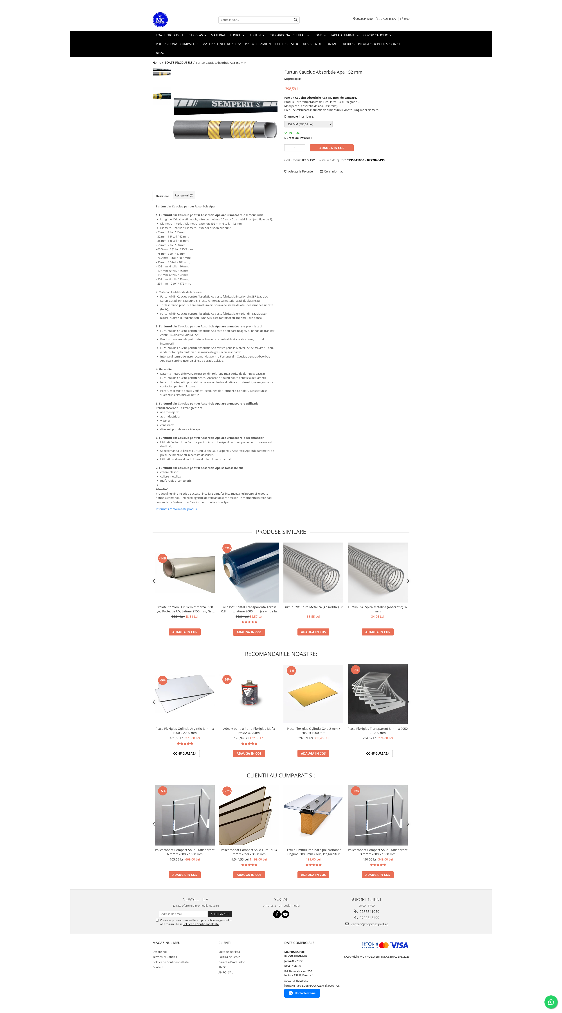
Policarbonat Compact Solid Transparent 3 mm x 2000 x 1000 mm (377, 852)
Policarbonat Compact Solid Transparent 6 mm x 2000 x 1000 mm (184, 852)
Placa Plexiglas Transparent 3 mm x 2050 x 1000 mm (378, 730)
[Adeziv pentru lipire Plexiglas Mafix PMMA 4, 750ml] (249, 694)
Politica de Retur (229, 957)
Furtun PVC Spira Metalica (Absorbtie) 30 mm (313, 609)
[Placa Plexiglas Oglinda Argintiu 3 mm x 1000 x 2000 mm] (185, 694)
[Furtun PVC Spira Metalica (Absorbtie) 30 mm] (313, 573)
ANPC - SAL (225, 972)
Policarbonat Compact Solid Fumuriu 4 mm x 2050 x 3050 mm (249, 852)
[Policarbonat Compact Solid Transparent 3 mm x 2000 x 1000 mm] (378, 815)
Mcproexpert (292, 79)
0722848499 (369, 917)
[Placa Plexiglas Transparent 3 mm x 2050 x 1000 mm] (378, 694)
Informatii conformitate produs (176, 509)
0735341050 (369, 911)
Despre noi (160, 952)
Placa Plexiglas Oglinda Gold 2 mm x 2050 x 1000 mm (313, 730)
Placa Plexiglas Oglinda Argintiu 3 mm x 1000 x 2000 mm (185, 730)
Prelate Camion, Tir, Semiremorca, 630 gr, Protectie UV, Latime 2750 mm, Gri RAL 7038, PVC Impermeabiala (185, 609)
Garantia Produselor (231, 962)
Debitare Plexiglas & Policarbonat (371, 44)
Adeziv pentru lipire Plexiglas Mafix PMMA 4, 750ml (249, 730)
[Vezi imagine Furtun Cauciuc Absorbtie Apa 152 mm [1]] (162, 96)
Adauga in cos (331, 148)
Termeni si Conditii (165, 957)
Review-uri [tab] (184, 195)
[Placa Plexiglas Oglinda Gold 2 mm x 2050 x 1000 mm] (313, 694)
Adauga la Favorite (300, 171)
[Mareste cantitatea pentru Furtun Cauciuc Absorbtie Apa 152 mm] (302, 147)
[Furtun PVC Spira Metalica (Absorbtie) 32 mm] (378, 573)
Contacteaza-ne (305, 993)
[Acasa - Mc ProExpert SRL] (174, 19)
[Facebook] (277, 914)
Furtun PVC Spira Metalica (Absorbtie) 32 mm (377, 609)
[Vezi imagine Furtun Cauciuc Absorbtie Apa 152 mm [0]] (162, 72)
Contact (158, 967)
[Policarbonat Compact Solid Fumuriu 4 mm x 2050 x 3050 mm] (249, 815)
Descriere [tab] (162, 196)
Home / (158, 62)
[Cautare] (296, 20)
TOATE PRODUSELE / (180, 62)
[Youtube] (285, 914)
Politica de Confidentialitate (201, 924)
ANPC (222, 967)
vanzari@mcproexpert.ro (369, 924)
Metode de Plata (229, 952)
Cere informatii (333, 171)
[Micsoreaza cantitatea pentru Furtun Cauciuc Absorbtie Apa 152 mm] (287, 147)
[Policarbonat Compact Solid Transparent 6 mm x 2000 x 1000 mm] (185, 815)
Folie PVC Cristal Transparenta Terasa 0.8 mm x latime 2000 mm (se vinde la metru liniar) (249, 609)
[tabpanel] (225, 120)
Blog (160, 53)
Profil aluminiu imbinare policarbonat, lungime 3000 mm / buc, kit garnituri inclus (313, 852)
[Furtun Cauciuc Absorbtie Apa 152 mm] (225, 120)
